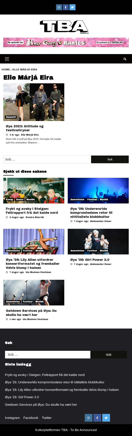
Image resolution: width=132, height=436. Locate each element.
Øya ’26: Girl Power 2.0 (89, 259)
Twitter (47, 418)
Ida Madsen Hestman (38, 272)
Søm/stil (11, 117)
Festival (92, 199)
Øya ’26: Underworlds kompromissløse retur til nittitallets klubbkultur (91, 213)
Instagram (12, 418)
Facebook (30, 418)
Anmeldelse (77, 199)
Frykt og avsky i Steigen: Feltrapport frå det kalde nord (45, 375)
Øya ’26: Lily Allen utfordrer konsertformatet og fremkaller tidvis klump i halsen (32, 264)
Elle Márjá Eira (30, 135)
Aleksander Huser (100, 221)
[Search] (125, 59)
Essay (9, 199)
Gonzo (20, 199)
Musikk (30, 199)
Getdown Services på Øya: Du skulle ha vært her (41, 404)
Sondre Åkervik (35, 217)
